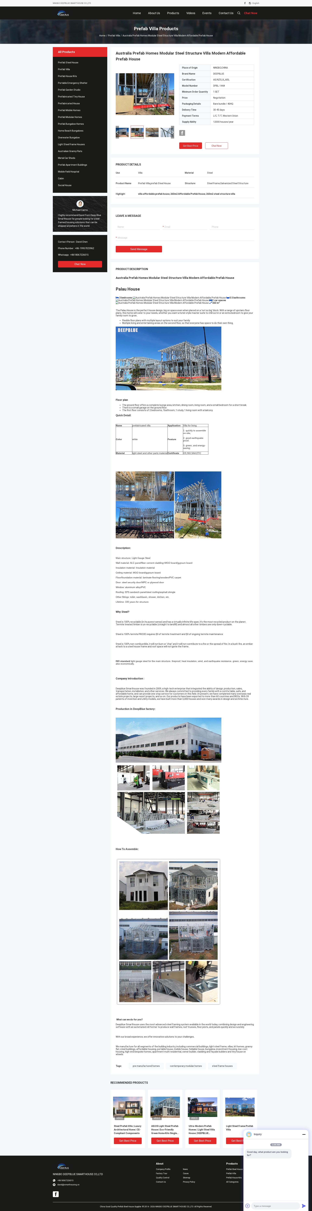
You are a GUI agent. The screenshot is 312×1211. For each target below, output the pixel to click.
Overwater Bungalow (69, 137)
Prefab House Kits (67, 76)
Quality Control (162, 1178)
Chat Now (80, 264)
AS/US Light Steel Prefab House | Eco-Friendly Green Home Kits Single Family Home (164, 1130)
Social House (65, 185)
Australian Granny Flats (70, 151)
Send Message (138, 249)
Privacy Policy (189, 1182)
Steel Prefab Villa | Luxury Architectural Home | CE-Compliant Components (127, 1130)
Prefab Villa (114, 35)
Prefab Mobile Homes (69, 110)
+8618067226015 (79, 255)
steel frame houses (222, 1066)
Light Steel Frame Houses (71, 144)
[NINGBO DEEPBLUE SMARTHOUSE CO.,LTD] (63, 13)
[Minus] (304, 1134)
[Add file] (247, 1205)
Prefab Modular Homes (70, 117)
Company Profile (163, 1169)
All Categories (232, 1182)
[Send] (303, 1205)
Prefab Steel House (68, 62)
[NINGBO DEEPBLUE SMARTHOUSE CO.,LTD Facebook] (245, 3)
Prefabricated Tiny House (71, 96)
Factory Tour (161, 1173)
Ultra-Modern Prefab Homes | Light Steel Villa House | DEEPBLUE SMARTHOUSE (202, 1130)
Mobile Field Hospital (68, 171)
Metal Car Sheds (66, 158)
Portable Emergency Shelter (72, 83)
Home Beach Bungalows (70, 130)
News (185, 1169)
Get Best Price (190, 146)
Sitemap (186, 1178)
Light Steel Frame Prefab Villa (239, 1128)
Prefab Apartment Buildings (72, 165)
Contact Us (161, 1182)
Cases (186, 1173)
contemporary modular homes (186, 1066)
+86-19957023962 (84, 248)
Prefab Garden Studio (69, 90)
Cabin (61, 178)
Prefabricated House (69, 103)
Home (102, 35)
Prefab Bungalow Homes (71, 124)
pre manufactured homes (146, 1066)
